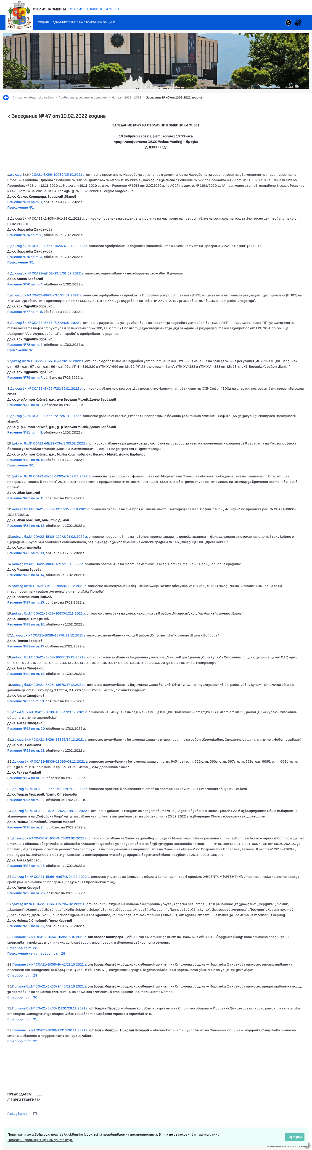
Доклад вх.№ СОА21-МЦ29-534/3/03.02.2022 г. (50, 443)
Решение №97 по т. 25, (26, 865)
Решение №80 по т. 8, (25, 404)
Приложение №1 (20, 207)
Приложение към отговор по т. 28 (36, 953)
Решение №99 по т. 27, (26, 926)
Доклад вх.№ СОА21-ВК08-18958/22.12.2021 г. (49, 585)
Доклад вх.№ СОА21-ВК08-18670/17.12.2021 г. (49, 684)
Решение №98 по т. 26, (26, 893)
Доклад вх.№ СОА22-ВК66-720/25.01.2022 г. (46, 388)
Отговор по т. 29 (22, 975)
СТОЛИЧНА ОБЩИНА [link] (49, 9)
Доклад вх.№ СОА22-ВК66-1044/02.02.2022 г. (47, 361)
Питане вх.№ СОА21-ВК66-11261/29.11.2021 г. (50, 1008)
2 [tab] (269, 81)
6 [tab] (287, 81)
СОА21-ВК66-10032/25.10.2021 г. (58, 174)
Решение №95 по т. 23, (26, 799)
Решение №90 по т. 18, (26, 673)
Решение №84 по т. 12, (26, 525)
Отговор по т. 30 (22, 997)
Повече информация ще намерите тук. (40, 1139)
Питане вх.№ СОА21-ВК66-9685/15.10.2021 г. (49, 936)
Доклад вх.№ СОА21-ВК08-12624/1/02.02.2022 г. (51, 476)
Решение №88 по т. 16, (26, 624)
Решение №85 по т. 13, (26, 553)
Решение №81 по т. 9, (25, 432)
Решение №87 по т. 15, (26, 602)
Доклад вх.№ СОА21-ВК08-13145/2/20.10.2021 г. (51, 509)
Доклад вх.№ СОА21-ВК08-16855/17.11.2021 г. (49, 613)
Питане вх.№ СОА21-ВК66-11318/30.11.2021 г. (50, 1030)
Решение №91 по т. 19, (26, 701)
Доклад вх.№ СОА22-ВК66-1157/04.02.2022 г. (49, 904)
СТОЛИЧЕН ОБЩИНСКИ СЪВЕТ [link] (95, 9)
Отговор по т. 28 (22, 947)
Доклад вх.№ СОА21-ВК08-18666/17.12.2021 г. (49, 657)
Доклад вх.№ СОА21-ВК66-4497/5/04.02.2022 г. (51, 876)
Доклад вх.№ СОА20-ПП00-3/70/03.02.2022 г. (50, 838)
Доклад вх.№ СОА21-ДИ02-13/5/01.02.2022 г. (47, 273)
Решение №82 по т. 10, (26, 459)
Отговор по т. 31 (22, 1019)
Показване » (17, 1113)
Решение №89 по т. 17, (26, 646)
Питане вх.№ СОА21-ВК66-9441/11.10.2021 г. (50, 964)
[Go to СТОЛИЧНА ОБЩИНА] (19, 15)
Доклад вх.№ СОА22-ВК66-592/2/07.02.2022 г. (50, 788)
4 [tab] (278, 81)
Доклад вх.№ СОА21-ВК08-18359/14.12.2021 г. (49, 739)
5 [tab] (282, 81)
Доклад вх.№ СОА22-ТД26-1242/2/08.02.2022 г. (51, 810)
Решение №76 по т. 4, (25, 284)
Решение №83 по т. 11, (26, 498)
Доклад (16, 174)
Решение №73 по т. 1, (25, 202)
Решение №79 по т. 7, (25, 377)
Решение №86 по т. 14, (26, 574)
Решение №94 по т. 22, (26, 777)
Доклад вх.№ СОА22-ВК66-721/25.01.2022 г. (46, 415)
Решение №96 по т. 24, (26, 827)
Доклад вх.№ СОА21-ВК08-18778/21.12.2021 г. (48, 635)
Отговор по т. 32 (22, 1041)
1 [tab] (264, 81)
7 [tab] (292, 81)
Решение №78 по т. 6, (25, 344)
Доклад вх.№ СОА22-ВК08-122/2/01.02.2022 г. (50, 536)
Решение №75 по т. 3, (25, 256)
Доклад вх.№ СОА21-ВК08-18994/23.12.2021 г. (50, 712)
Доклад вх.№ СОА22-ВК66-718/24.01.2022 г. (46, 322)
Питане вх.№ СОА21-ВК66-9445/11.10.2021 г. (49, 986)
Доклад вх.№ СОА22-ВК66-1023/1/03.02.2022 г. (49, 245)
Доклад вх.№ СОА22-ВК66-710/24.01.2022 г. (46, 295)
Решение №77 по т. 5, (25, 311)
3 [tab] (273, 81)
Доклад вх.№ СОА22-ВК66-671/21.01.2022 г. (48, 564)
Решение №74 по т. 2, (25, 234)
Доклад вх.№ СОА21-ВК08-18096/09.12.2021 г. (50, 761)
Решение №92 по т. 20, (26, 728)
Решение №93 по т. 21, (26, 750)
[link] (288, 23)
